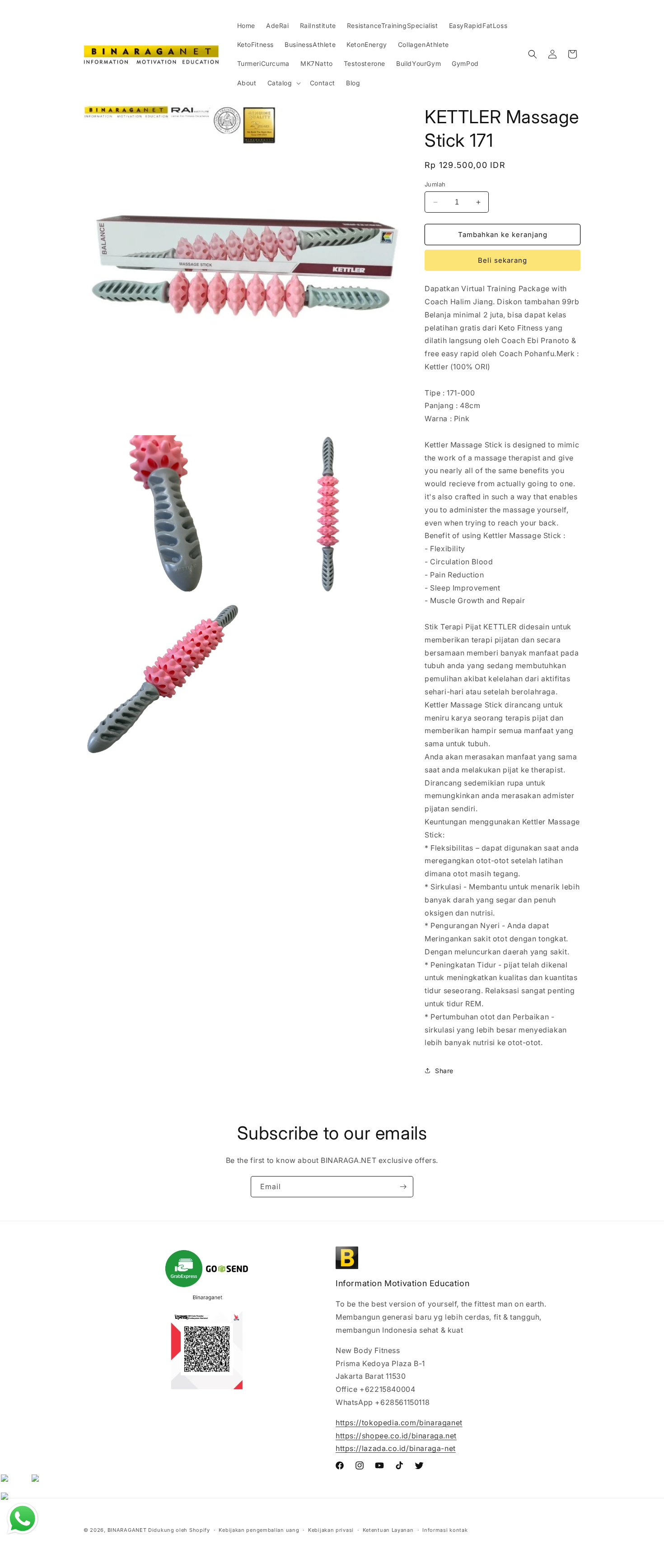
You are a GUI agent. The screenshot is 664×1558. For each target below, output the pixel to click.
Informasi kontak (445, 1529)
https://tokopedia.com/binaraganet (399, 1422)
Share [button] (444, 1070)
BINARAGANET (127, 1530)
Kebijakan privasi (331, 1529)
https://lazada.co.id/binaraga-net (396, 1448)
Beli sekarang (502, 260)
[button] (283, 83)
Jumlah (435, 184)
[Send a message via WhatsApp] (23, 1519)
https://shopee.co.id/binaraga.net (396, 1435)
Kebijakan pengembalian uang (259, 1529)
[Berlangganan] (403, 1186)
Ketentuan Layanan (388, 1529)
